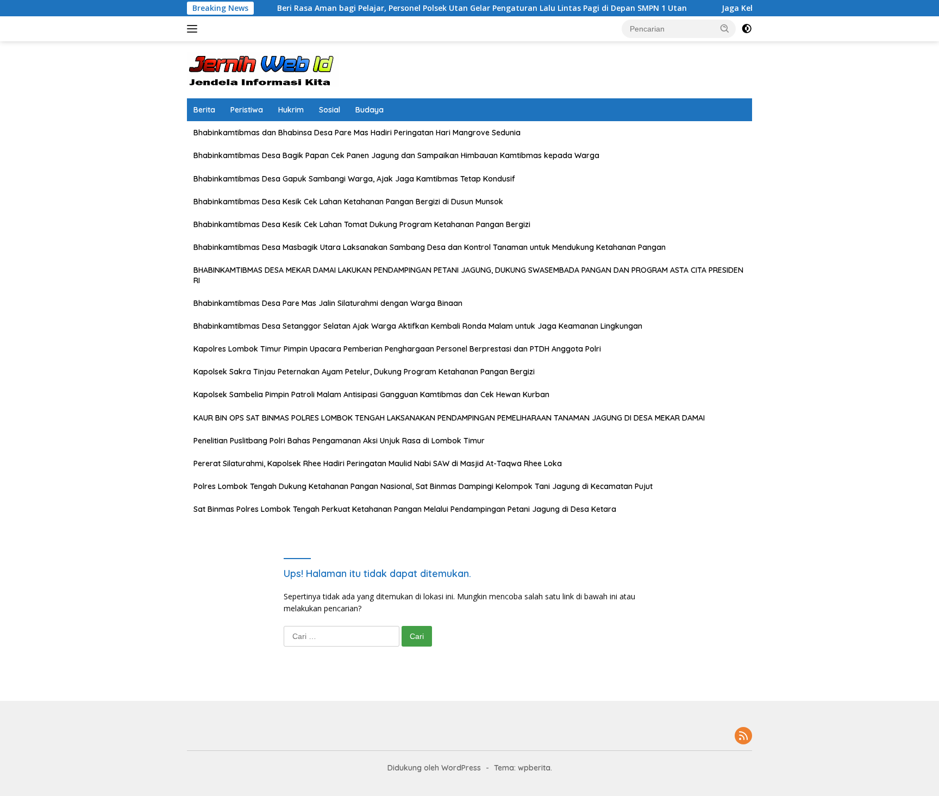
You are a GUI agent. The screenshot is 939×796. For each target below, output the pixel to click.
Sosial (329, 110)
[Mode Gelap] (746, 29)
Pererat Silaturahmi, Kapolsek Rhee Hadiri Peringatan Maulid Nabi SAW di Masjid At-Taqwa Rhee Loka (377, 463)
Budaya (369, 110)
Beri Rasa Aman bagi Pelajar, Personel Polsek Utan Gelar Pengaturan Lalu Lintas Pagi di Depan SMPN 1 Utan (457, 8)
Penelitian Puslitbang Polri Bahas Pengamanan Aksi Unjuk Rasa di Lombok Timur (339, 441)
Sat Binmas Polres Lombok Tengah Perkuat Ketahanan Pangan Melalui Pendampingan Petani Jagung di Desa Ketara (404, 509)
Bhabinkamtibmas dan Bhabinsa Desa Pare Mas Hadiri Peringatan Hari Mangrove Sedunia (357, 132)
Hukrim (291, 110)
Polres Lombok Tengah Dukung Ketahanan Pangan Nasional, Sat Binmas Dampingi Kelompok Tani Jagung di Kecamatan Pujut (423, 486)
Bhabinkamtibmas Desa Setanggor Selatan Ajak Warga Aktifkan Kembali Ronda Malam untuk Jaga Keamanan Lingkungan (417, 326)
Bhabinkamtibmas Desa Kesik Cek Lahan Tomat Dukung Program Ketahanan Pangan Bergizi (361, 224)
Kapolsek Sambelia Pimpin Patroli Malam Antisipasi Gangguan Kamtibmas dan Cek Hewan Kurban (371, 394)
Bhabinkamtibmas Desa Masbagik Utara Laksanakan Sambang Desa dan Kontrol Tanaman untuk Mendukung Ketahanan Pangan (429, 247)
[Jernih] (263, 69)
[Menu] (194, 29)
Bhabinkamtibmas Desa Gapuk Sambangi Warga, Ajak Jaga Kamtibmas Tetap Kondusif (354, 179)
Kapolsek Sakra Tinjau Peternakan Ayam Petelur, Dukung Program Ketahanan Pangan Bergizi (364, 372)
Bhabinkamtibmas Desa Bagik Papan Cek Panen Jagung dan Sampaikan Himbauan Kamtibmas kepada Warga (396, 155)
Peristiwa (246, 110)
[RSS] (743, 736)
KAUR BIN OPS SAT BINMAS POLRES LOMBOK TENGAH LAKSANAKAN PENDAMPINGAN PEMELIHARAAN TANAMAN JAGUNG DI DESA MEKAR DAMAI (449, 418)
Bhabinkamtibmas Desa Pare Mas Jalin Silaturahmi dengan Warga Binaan (327, 303)
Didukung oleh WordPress (434, 768)
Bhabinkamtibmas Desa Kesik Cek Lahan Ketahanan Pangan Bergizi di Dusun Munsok (348, 201)
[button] (725, 28)
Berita (204, 110)
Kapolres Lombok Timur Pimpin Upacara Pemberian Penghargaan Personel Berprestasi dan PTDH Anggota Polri (397, 349)
